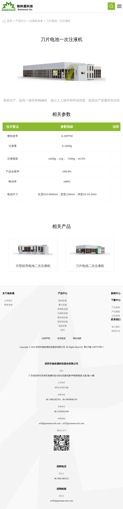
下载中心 (116, 300)
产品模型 (116, 311)
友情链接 (61, 338)
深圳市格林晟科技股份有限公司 (61, 363)
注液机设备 (36, 20)
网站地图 (77, 338)
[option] (33, 255)
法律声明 (46, 338)
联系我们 (116, 319)
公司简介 (8, 301)
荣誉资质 (8, 305)
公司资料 (116, 316)
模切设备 (62, 301)
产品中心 (20, 20)
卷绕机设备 (62, 309)
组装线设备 (62, 322)
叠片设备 (62, 305)
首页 (9, 20)
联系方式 (116, 331)
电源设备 (62, 326)
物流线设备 (62, 317)
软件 (63, 330)
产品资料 (116, 307)
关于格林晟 (8, 293)
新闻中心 (116, 293)
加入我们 (116, 327)
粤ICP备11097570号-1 (94, 347)
